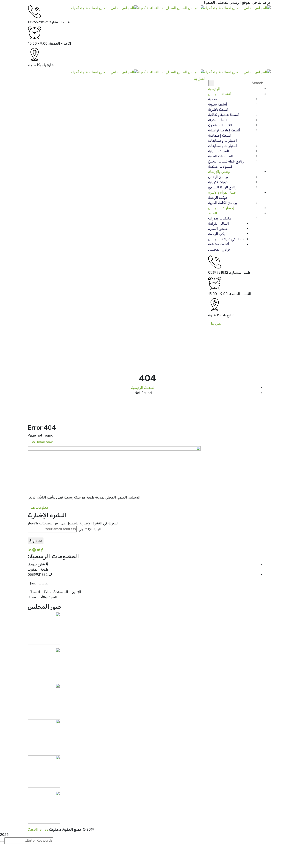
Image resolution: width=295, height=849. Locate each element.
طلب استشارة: (59, 22)
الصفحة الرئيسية (143, 388)
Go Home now (42, 442)
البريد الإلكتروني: (89, 529)
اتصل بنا (217, 324)
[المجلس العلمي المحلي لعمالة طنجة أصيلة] (237, 8)
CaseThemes (38, 829)
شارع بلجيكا (45, 65)
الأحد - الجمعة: (59, 43)
